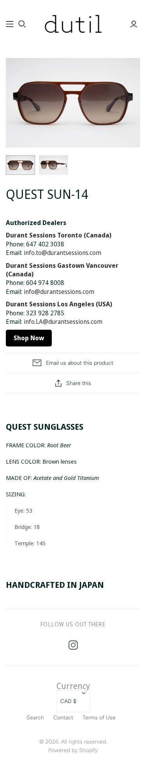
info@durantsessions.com (59, 291)
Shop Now (29, 338)
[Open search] (22, 24)
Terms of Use (99, 717)
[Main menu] (10, 24)
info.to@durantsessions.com (62, 252)
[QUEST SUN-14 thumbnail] (20, 165)
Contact (63, 717)
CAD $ (68, 701)
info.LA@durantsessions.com (63, 321)
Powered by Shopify (73, 750)
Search (35, 717)
